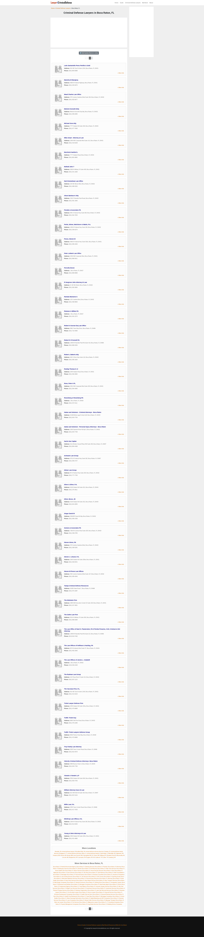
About (151, 3)
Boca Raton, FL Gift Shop (82, 872)
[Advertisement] (89, 32)
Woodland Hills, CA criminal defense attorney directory (89, 851)
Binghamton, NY (73, 857)
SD (94, 857)
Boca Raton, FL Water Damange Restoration (70, 898)
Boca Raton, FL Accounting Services (63, 876)
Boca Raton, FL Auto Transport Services (107, 880)
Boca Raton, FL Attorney (114, 866)
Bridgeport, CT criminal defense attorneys (70, 853)
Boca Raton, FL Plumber (101, 866)
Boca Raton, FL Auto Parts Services (66, 880)
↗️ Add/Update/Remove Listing (89, 53)
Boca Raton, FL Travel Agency (79, 886)
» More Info (121, 73)
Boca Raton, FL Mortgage (59, 874)
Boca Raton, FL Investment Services (87, 888)
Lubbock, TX (99, 857)
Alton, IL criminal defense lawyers (90, 853)
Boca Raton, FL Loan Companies (67, 900)
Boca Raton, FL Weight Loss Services (67, 888)
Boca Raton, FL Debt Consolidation (115, 872)
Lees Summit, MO (78, 855)
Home (116, 3)
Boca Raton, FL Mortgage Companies (81, 884)
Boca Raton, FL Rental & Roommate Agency (64, 866)
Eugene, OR (89, 857)
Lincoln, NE (65, 857)
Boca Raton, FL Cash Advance (97, 872)
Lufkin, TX (105, 857)
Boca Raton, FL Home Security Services (93, 870)
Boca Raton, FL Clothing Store (94, 882)
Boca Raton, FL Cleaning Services (85, 866)
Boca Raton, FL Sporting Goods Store (114, 876)
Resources (112, 925)
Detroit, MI (63, 855)
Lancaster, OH (82, 857)
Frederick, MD (56, 855)
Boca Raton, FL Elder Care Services (107, 868)
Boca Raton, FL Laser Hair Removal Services (99, 890)
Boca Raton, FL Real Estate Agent (100, 884)
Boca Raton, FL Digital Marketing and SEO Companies (96, 898)
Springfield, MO (87, 855)
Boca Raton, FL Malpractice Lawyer (89, 902)
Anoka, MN (70, 855)
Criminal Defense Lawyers (132, 3)
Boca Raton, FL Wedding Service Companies (110, 904)
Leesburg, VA (112, 857)
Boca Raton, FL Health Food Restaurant (67, 896)
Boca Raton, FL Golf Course (96, 876)
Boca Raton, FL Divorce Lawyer (88, 892)
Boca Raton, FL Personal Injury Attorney (88, 878)
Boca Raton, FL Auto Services (67, 872)
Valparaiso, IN (119, 853)
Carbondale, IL (104, 853)
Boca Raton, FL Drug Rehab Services (88, 904)
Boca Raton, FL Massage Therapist (106, 900)
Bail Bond (145, 3)
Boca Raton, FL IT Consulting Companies (109, 902)
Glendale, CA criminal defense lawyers (64, 851)
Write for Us (119, 925)
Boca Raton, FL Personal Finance (75, 874)
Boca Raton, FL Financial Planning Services (104, 894)
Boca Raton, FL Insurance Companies (114, 874)
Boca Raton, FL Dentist (75, 868)
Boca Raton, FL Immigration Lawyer (112, 882)
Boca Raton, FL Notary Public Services (87, 900)
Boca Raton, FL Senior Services (74, 870)
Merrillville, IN (111, 853)
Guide (121, 3)
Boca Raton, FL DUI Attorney (89, 868)
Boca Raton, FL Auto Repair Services (86, 880)
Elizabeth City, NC (111, 855)
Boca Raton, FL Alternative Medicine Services (65, 878)
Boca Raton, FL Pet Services (71, 902)
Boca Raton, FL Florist (115, 884)
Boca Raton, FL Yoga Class (85, 896)
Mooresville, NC (121, 855)
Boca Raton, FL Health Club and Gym (82, 894)
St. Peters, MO (95, 855)
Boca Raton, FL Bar (109, 870)
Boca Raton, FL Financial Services (105, 892)
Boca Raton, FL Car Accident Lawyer (69, 892)
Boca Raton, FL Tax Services (80, 876)
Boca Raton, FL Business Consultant (94, 874)
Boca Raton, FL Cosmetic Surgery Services (98, 886)
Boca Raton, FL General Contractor (76, 882)
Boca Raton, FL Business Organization (77, 890)
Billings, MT (103, 855)
